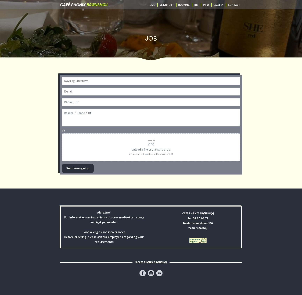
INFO (206, 4)
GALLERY (218, 4)
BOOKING (184, 4)
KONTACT (234, 4)
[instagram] (151, 273)
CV (63, 130)
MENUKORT (167, 4)
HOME (151, 4)
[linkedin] (159, 273)
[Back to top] (294, 287)
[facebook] (142, 273)
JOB (196, 4)
